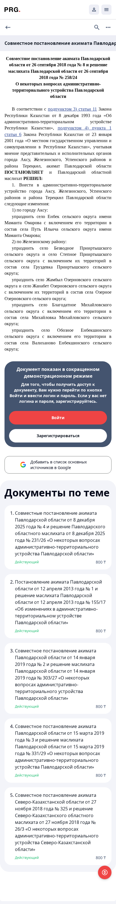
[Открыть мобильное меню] (106, 10)
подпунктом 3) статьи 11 (72, 109)
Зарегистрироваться (58, 435)
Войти (58, 417)
